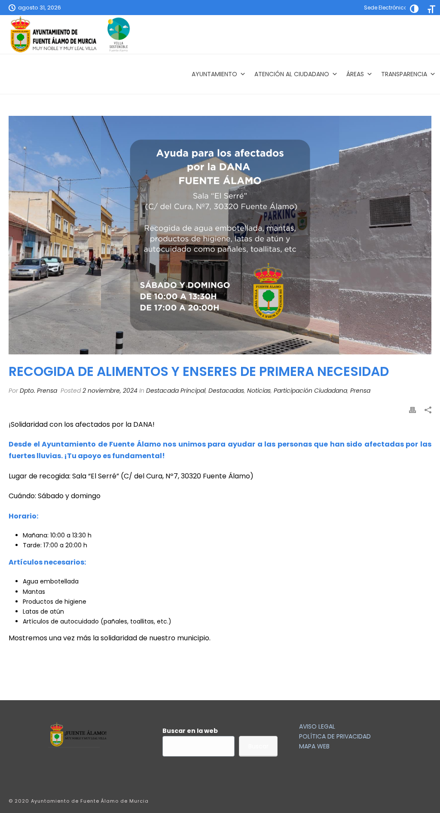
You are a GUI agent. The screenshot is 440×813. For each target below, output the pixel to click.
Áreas (355, 74)
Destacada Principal (175, 390)
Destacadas (226, 390)
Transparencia (404, 74)
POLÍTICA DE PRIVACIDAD (335, 736)
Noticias (259, 390)
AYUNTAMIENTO (214, 74)
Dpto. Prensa (38, 390)
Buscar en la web (190, 730)
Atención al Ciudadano (291, 74)
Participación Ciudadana (310, 390)
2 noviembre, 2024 (110, 390)
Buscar (258, 746)
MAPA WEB (314, 746)
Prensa (360, 390)
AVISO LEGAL (317, 726)
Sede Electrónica (386, 7)
